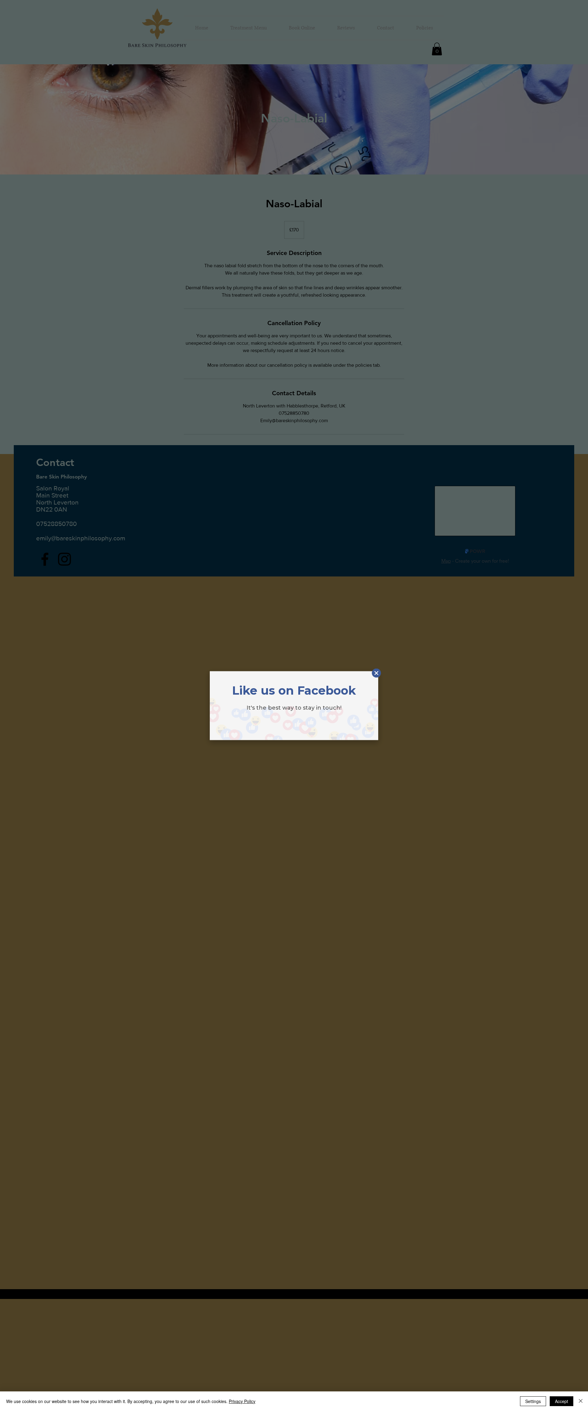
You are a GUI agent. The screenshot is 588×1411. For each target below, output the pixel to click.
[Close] (580, 1401)
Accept (561, 1401)
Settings (533, 1401)
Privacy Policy (242, 1401)
